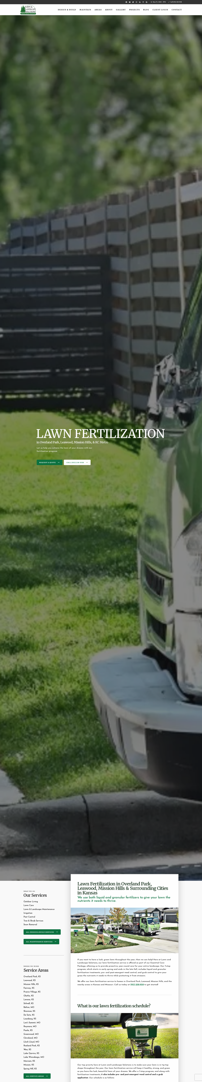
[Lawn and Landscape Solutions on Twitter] (133, 2)
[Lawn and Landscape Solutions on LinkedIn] (140, 2)
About (109, 10)
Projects (134, 10)
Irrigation (28, 913)
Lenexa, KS (29, 1000)
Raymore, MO (30, 1027)
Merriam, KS (29, 1061)
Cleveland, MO (30, 1038)
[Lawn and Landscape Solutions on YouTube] (129, 2)
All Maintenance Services (39, 942)
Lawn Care (29, 906)
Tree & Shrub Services (33, 921)
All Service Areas (35, 1076)
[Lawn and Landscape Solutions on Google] (146, 2)
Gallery (121, 10)
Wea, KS (27, 1050)
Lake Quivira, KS (31, 1053)
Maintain (85, 10)
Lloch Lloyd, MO (31, 1042)
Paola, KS (28, 1030)
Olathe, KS (29, 996)
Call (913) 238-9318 (176, 2)
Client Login (160, 10)
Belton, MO (29, 1007)
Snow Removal (30, 925)
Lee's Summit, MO (32, 1023)
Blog (146, 10)
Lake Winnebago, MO (34, 1057)
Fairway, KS (29, 988)
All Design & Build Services (40, 932)
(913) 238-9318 (137, 985)
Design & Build (67, 10)
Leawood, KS (30, 980)
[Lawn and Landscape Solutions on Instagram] (136, 2)
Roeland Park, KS (32, 1046)
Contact (177, 10)
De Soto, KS (29, 1015)
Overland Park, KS (32, 977)
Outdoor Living (31, 902)
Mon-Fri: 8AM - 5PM (159, 2)
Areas (98, 10)
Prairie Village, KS (32, 992)
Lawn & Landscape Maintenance (39, 909)
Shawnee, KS (29, 1011)
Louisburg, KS (30, 1019)
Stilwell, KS (28, 1004)
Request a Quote (47, 462)
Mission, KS (29, 1065)
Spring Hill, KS (30, 1069)
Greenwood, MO (31, 1034)
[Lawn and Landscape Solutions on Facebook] (126, 2)
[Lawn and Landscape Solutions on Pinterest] (143, 2)
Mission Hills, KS (31, 984)
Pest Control (29, 917)
